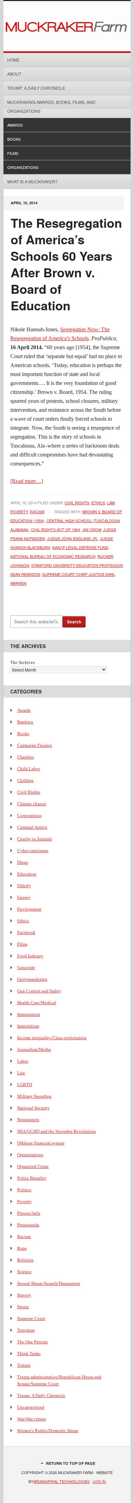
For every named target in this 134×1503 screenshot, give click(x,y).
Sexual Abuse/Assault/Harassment (48, 1283)
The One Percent (32, 1341)
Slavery (24, 1295)
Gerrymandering (32, 979)
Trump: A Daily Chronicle (36, 88)
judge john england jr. (72, 538)
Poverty (19, 511)
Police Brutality (32, 1178)
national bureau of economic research (53, 556)
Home (13, 60)
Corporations (29, 815)
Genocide (26, 967)
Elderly (24, 885)
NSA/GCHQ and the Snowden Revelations (56, 1131)
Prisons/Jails (28, 1213)
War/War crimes (31, 1418)
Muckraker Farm (67, 26)
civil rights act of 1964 (55, 529)
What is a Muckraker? (32, 181)
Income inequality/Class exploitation (52, 1037)
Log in (99, 1481)
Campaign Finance (34, 745)
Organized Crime (33, 1166)
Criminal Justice (32, 827)
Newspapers (28, 1119)
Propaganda (28, 1224)
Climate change (31, 803)
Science (24, 1271)
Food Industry (30, 955)
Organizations (22, 167)
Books (14, 139)
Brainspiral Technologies (62, 1481)
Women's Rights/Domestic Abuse (47, 1430)
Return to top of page (70, 1463)
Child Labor (28, 768)
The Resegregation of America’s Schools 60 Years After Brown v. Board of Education (66, 264)
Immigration (28, 1014)
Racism (37, 511)
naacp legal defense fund (80, 547)
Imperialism (28, 1026)
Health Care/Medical (36, 1002)
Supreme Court (31, 1318)
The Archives (22, 662)
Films (12, 153)
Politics (24, 1189)
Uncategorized (30, 1407)
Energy (24, 897)
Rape (22, 1248)
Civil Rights (77, 502)
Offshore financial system (40, 1143)
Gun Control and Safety (39, 991)
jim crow (91, 529)
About (14, 74)
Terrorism (26, 1330)
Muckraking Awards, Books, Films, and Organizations (51, 106)
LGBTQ (24, 1084)
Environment (29, 909)
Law (110, 502)
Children (25, 780)
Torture (24, 1365)
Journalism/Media (34, 1049)
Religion (25, 1260)
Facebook (26, 932)
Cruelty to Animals (34, 838)
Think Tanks (29, 1353)
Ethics (98, 502)
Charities (25, 757)
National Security (33, 1107)
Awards (15, 125)
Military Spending (34, 1096)
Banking (25, 721)
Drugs (22, 862)
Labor (22, 1061)
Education (26, 874)
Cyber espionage (32, 850)
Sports (23, 1306)
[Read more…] (26, 481)
